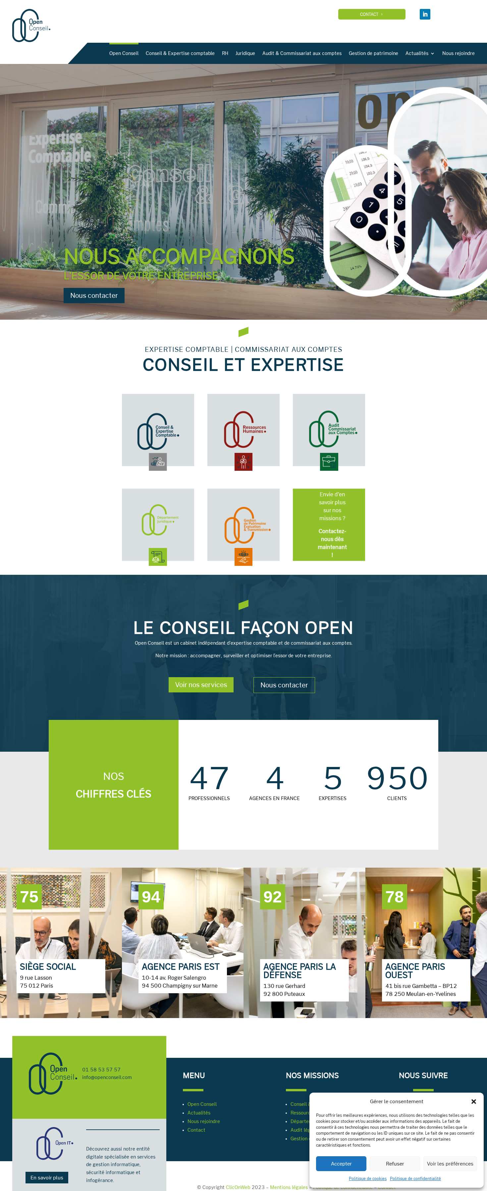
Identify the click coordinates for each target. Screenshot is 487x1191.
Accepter (341, 1163)
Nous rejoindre (458, 53)
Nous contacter (94, 295)
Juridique (245, 53)
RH (225, 53)
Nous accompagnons (179, 255)
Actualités (417, 53)
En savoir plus (46, 1177)
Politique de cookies (368, 1178)
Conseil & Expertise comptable (180, 53)
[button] (473, 1101)
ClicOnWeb (238, 1187)
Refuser (395, 1163)
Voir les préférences (450, 1163)
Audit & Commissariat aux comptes (302, 53)
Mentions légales (289, 1187)
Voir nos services (201, 684)
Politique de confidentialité (415, 1178)
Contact (369, 14)
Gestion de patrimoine (373, 53)
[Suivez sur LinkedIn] (425, 14)
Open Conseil (123, 53)
